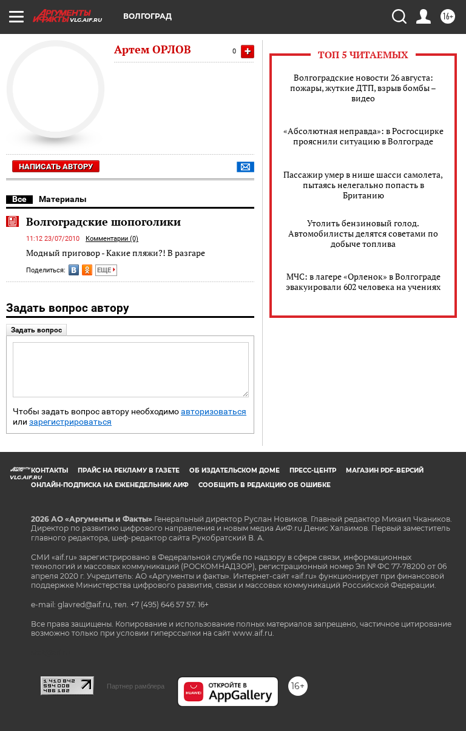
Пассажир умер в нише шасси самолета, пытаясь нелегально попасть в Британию (363, 184)
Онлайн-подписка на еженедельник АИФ (110, 485)
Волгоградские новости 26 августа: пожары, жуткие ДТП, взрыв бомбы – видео (363, 87)
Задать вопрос (36, 330)
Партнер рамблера (135, 686)
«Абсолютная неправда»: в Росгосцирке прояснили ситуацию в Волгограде (363, 136)
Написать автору (56, 166)
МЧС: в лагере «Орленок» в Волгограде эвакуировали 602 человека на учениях (363, 281)
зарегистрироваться (70, 422)
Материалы (63, 199)
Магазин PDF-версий (385, 470)
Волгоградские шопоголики (103, 221)
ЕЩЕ (105, 270)
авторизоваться (213, 411)
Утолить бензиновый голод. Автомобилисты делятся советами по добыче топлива (363, 233)
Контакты (49, 470)
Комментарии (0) (112, 239)
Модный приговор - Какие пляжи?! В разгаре (115, 253)
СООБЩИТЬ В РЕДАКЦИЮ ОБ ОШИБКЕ (264, 485)
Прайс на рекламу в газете (129, 470)
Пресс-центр (312, 470)
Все (19, 199)
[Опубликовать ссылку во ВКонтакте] (74, 269)
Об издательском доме (234, 470)
